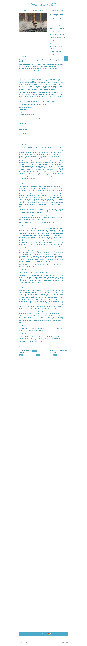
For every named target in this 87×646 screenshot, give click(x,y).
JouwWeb (66, 642)
